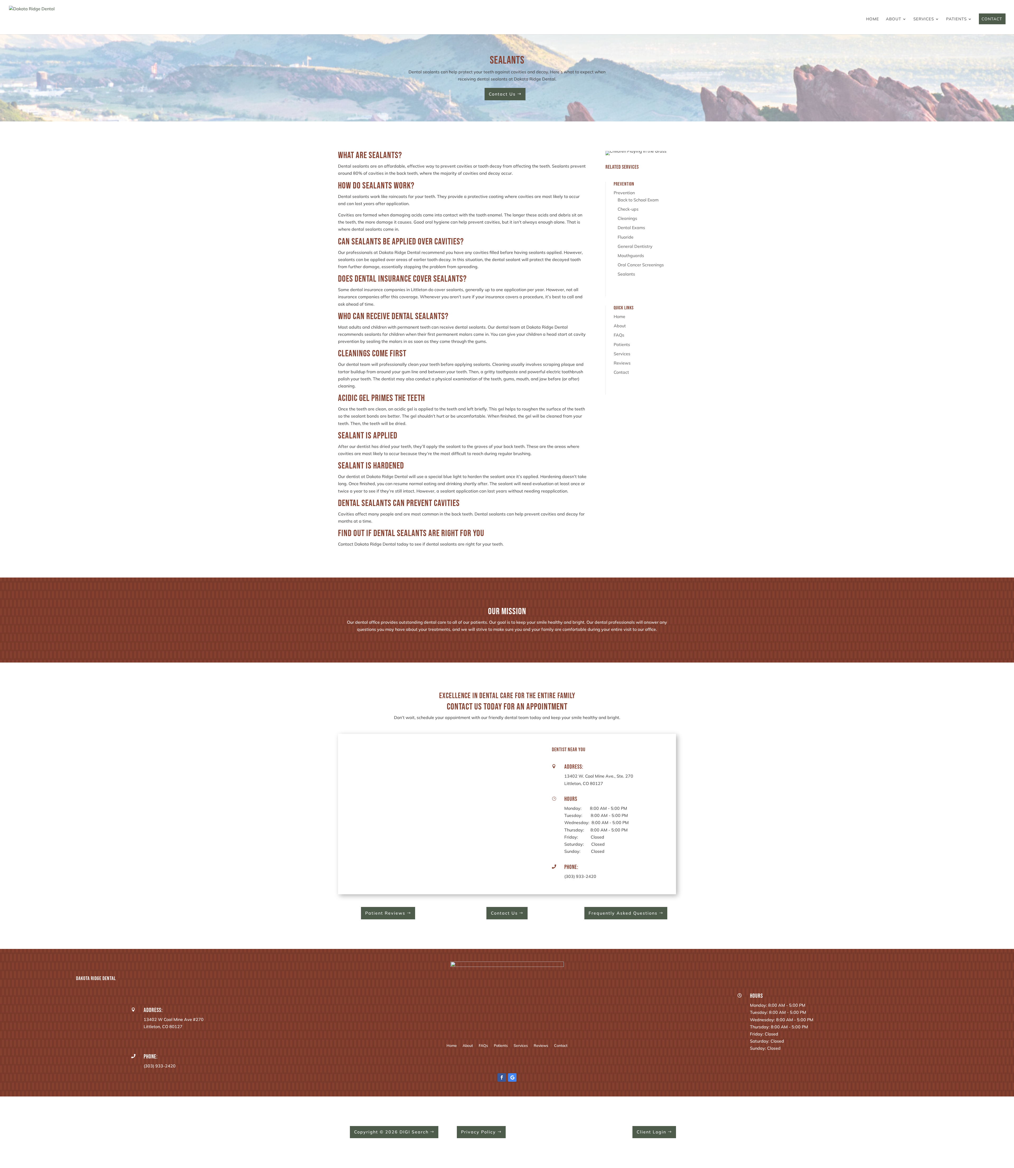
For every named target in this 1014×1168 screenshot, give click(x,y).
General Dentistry (635, 246)
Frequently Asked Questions (623, 913)
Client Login (651, 1131)
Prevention (624, 192)
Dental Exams (631, 227)
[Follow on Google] (512, 1077)
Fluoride (625, 237)
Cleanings (627, 218)
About (893, 19)
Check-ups (628, 209)
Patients (956, 19)
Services (923, 19)
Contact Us (502, 94)
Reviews (622, 363)
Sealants (626, 274)
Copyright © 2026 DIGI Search (391, 1131)
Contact (992, 19)
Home (872, 19)
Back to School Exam (638, 199)
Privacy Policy (478, 1131)
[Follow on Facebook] (501, 1077)
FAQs (619, 335)
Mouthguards (631, 255)
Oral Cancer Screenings (641, 264)
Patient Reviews (385, 913)
